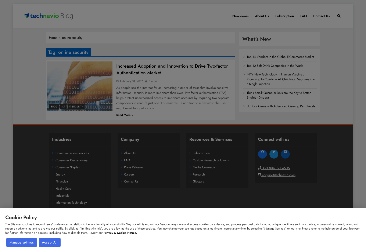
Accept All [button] (49, 242)
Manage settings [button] (22, 242)
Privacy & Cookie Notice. (120, 233)
